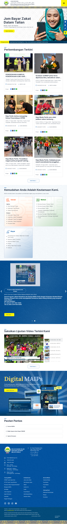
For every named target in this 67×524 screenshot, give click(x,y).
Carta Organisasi (7, 491)
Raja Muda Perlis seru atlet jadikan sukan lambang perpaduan (46, 119)
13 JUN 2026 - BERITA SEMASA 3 (57, 357)
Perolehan (45, 497)
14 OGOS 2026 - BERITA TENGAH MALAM (58, 343)
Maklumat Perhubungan (48, 492)
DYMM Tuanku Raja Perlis (9, 480)
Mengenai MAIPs (7, 487)
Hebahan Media (46, 480)
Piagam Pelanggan (8, 498)
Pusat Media (45, 484)
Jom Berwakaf (9, 31)
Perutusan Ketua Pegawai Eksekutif (11, 484)
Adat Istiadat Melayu (28, 494)
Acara (44, 486)
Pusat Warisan (27, 491)
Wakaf (25, 484)
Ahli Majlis (6, 489)
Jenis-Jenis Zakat (27, 480)
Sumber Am (26, 487)
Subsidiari (6, 496)
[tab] (53, 340)
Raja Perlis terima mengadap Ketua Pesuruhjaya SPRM (16, 117)
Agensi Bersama (7, 494)
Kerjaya (44, 494)
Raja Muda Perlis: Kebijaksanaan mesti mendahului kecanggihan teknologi (48, 162)
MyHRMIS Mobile (10, 510)
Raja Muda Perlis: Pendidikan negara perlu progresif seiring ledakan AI (17, 161)
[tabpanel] (23, 348)
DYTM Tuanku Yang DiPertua (10, 482)
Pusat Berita (45, 482)
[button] (65, 32)
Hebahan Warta (27, 496)
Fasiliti (25, 489)
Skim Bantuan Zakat (28, 482)
